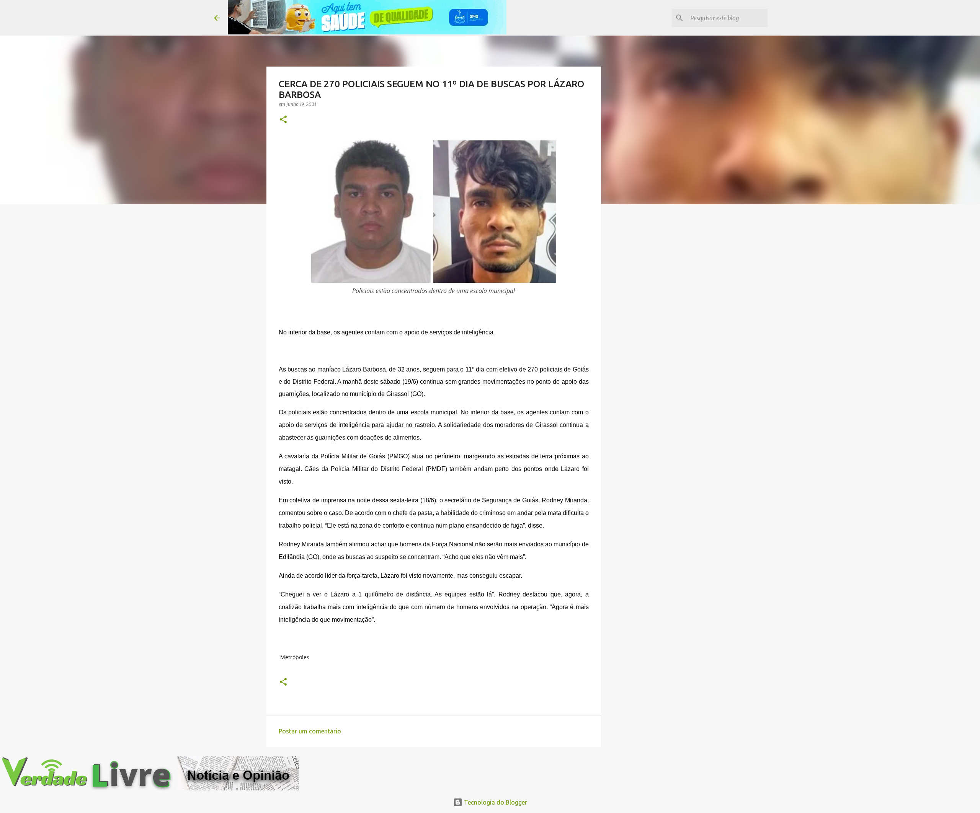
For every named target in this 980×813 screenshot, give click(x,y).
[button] (283, 120)
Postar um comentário (310, 731)
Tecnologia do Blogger (494, 802)
